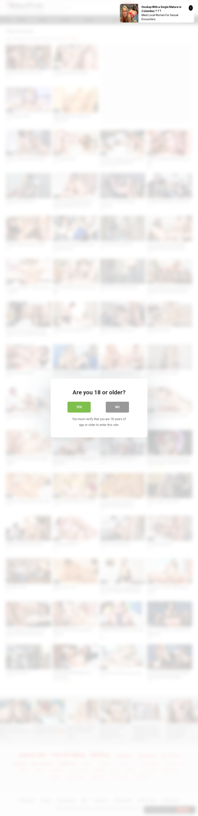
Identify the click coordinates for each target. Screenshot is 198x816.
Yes (79, 407)
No (117, 407)
